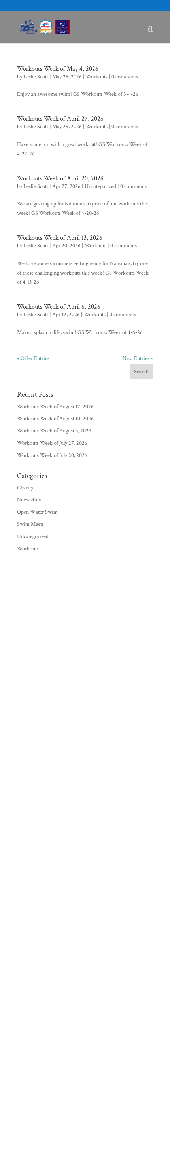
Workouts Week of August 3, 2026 (54, 430)
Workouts (97, 76)
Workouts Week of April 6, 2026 (58, 307)
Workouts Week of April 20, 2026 (60, 178)
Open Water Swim (37, 512)
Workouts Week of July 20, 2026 (52, 455)
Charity (25, 487)
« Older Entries (33, 358)
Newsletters (29, 499)
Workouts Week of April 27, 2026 (60, 119)
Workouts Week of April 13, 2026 (59, 238)
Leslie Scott (35, 76)
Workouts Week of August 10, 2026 (55, 418)
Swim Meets (30, 524)
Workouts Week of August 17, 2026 (55, 406)
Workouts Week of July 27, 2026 (52, 443)
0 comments (124, 76)
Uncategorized (100, 186)
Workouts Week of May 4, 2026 (57, 69)
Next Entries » (138, 358)
